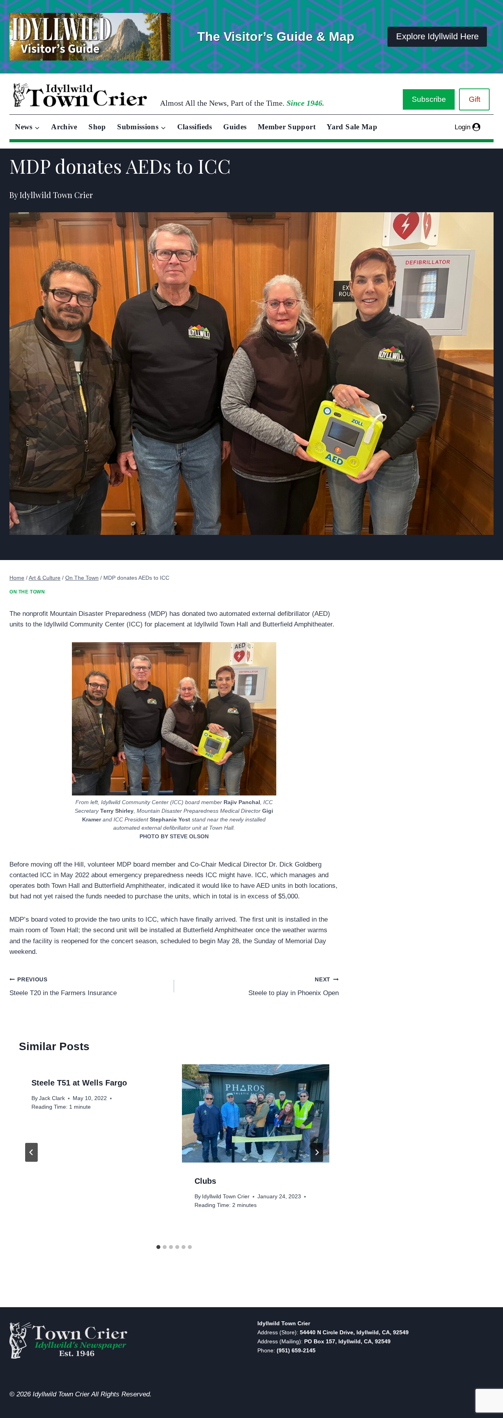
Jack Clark (52, 1098)
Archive (64, 127)
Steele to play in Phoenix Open (293, 987)
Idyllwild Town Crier (226, 1196)
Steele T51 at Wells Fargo (79, 1082)
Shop (97, 127)
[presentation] (255, 1113)
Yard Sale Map (352, 127)
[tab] (158, 1247)
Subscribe (429, 99)
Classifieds (194, 127)
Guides (234, 127)
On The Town (27, 592)
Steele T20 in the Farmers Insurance (63, 987)
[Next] (316, 1152)
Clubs (205, 1181)
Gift (474, 99)
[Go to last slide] (31, 1152)
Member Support (287, 127)
